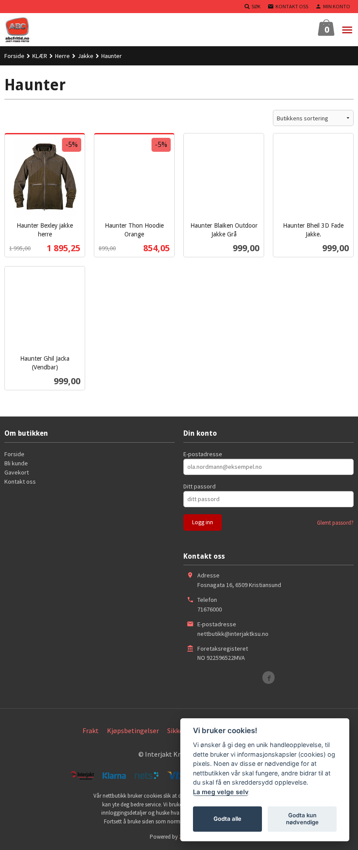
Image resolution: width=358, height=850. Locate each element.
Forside (14, 56)
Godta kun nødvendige (302, 819)
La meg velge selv (220, 791)
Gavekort (16, 472)
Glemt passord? (335, 522)
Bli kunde (16, 463)
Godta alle (227, 818)
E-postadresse (202, 454)
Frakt (91, 730)
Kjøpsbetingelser (133, 730)
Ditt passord (199, 486)
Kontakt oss (20, 481)
